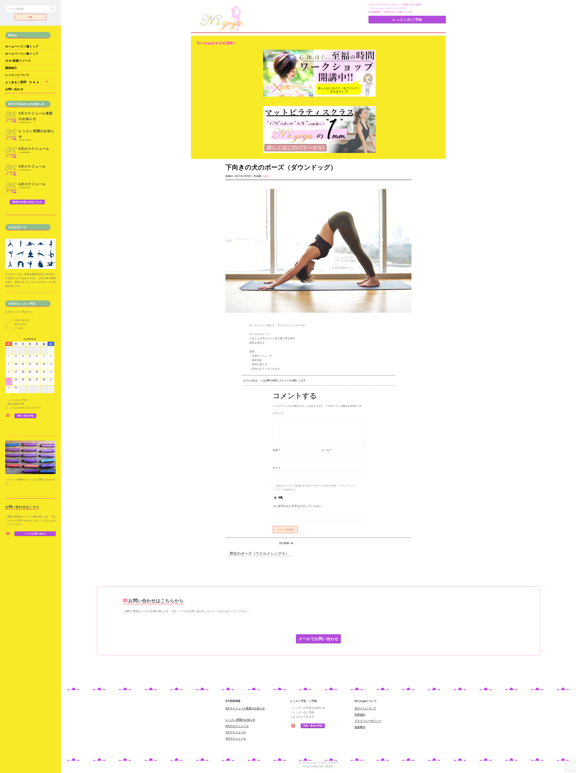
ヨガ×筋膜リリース (18, 60)
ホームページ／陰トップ (22, 53)
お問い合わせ (14, 89)
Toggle (68, 9)
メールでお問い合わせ (318, 638)
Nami (266, 176)
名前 (276, 450)
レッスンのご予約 (407, 19)
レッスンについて (17, 75)
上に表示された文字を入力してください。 (298, 506)
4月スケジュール (235, 738)
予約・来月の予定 (312, 726)
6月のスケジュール (237, 726)
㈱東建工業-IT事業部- (322, 766)
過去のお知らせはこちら (27, 202)
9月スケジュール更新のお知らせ (245, 708)
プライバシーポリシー (367, 720)
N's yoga (311, 762)
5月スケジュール (235, 732)
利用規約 (359, 714)
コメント (278, 413)
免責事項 (359, 727)
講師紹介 (11, 67)
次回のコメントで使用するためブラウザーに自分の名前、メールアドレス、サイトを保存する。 (316, 487)
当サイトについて (365, 708)
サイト (277, 468)
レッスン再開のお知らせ (240, 719)
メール (326, 450)
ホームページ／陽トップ (22, 46)
